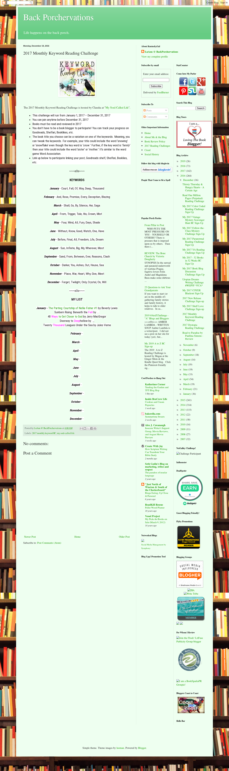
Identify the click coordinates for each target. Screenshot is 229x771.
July (185, 364)
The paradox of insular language (156, 474)
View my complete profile (154, 56)
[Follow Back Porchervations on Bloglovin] (156, 171)
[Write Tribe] (191, 593)
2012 (183, 414)
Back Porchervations (58, 17)
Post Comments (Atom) (49, 542)
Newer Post (30, 536)
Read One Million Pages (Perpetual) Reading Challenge (193, 198)
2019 (183, 161)
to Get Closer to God (70, 316)
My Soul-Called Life (117, 107)
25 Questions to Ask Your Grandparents (158, 288)
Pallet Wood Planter (154, 507)
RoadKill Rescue (154, 504)
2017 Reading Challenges (157, 145)
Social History (152, 154)
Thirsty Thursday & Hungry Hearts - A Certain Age (193, 187)
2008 (183, 434)
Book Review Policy (155, 141)
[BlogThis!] (85, 428)
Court (67, 308)
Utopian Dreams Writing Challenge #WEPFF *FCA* (193, 282)
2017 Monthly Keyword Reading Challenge (192, 317)
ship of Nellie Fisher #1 (83, 308)
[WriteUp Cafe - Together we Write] (190, 620)
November (188, 345)
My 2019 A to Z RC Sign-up (155, 345)
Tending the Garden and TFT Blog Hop (157, 389)
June (185, 369)
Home (77, 536)
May (185, 374)
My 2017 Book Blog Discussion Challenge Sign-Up (193, 271)
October (187, 350)
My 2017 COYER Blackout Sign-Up (192, 292)
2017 (183, 170)
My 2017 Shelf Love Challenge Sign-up (193, 307)
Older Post (124, 536)
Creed (147, 150)
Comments (151, 116)
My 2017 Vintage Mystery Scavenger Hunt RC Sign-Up (193, 220)
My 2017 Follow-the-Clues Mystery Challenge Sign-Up (193, 231)
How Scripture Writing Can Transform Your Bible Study (156, 452)
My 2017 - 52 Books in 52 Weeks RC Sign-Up (192, 260)
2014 (183, 405)
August (187, 359)
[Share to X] (88, 428)
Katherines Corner (155, 384)
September (189, 354)
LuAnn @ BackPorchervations (161, 52)
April (186, 379)
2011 (183, 419)
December (188, 180)
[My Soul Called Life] (77, 96)
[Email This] (81, 428)
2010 (183, 424)
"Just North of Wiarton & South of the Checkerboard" (156, 487)
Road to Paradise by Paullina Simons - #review (192, 335)
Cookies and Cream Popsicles (154, 403)
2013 (183, 409)
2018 (183, 166)
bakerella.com (152, 413)
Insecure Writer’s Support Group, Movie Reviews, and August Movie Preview (157, 432)
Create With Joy (154, 446)
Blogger (142, 748)
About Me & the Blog (156, 137)
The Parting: (56, 308)
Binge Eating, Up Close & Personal (156, 494)
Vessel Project (152, 516)
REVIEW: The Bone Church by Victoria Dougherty (155, 256)
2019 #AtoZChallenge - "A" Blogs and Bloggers (157, 317)
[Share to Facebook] (91, 428)
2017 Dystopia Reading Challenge (193, 326)
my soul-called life (65, 433)
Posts (149, 110)
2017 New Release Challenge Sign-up (193, 299)
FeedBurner (163, 92)
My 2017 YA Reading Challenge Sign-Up (193, 251)
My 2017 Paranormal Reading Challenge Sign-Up (193, 241)
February (188, 389)
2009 (183, 429)
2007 (183, 439)
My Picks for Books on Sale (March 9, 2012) (156, 520)
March (186, 384)
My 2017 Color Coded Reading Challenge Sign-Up (193, 209)
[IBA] (190, 590)
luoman (120, 748)
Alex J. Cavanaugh (155, 425)
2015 (183, 400)
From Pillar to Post (154, 225)
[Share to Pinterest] (95, 428)
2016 (183, 175)
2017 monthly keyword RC (44, 433)
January (187, 393)
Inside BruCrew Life (156, 399)
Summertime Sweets (155, 416)
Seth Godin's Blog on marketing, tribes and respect (157, 466)
